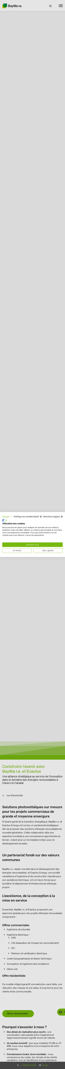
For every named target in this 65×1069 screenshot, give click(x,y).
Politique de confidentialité (26, 517)
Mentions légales (51, 517)
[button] (7, 517)
